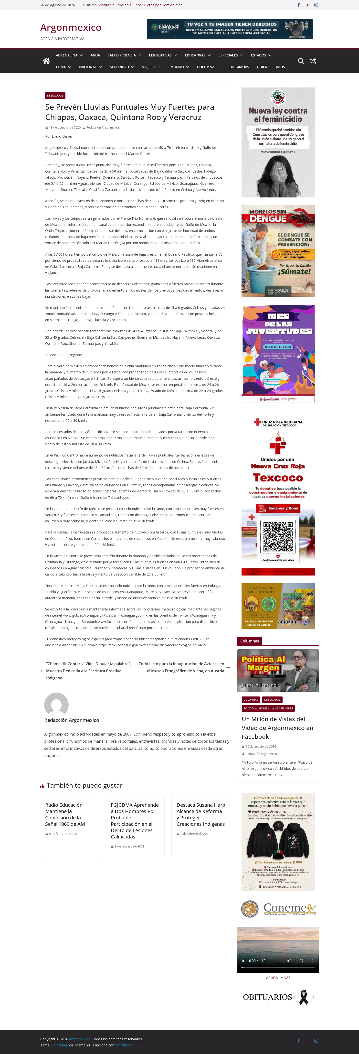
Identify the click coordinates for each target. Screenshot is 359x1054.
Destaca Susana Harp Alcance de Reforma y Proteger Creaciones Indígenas (201, 814)
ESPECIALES (228, 55)
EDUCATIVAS (195, 55)
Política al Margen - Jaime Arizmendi (268, 708)
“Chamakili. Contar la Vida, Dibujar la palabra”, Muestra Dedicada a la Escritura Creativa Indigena (88, 671)
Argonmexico (71, 27)
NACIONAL (88, 67)
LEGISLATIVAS (160, 55)
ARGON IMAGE (278, 977)
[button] (80, 55)
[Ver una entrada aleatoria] (313, 61)
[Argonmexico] (46, 61)
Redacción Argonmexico (103, 127)
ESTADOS (258, 55)
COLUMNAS (206, 67)
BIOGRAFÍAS (239, 67)
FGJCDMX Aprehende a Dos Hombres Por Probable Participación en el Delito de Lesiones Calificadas (135, 821)
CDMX (61, 67)
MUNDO (177, 67)
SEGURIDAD (119, 67)
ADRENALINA (66, 55)
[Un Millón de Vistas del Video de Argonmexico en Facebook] (278, 670)
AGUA (95, 55)
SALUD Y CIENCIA (122, 55)
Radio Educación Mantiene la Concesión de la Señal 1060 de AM (65, 814)
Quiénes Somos (271, 67)
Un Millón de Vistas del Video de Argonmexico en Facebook (277, 727)
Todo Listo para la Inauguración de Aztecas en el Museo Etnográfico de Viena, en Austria (181, 667)
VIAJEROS (149, 67)
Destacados (55, 95)
